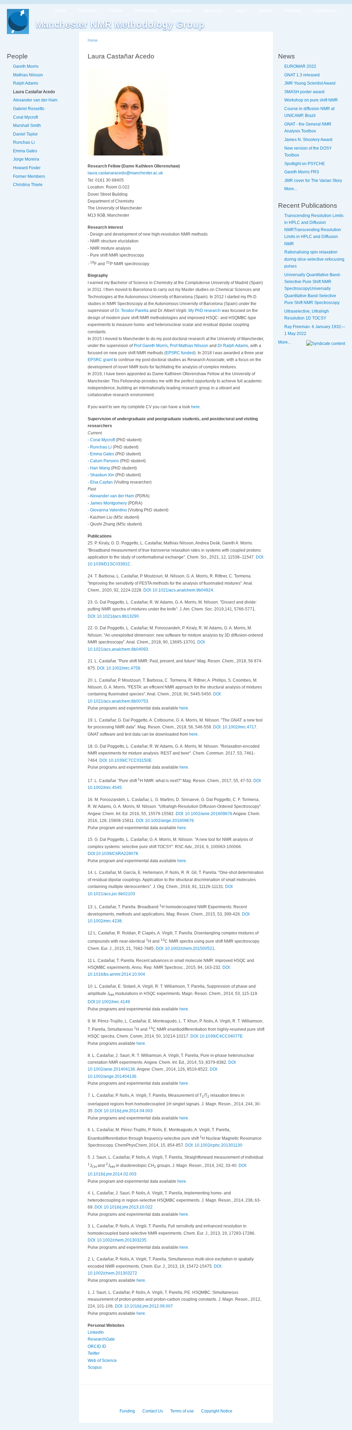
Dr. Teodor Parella (131, 310)
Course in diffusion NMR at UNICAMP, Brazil (309, 112)
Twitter (94, 1353)
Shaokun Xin (102, 475)
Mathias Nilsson (28, 75)
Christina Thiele (28, 184)
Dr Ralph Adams (233, 345)
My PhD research (204, 310)
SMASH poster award (304, 91)
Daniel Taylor (25, 134)
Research (87, 10)
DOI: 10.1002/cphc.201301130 (213, 1145)
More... (290, 188)
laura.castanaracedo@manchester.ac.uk (125, 173)
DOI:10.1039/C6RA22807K (113, 853)
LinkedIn (96, 1332)
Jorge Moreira (26, 159)
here (195, 406)
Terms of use (182, 1411)
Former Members (29, 176)
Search (265, 10)
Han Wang (100, 468)
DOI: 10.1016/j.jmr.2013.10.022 (124, 1207)
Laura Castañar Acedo (34, 91)
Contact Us (152, 1411)
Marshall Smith (27, 125)
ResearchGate (101, 1339)
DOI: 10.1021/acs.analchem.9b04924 (178, 590)
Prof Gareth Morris (151, 345)
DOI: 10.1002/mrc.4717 (234, 727)
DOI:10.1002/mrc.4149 (109, 1001)
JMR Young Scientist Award (310, 83)
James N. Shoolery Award (308, 139)
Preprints (292, 10)
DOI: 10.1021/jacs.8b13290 (113, 616)
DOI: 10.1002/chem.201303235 (117, 1240)
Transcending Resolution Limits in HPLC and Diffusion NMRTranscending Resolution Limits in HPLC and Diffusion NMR (313, 229)
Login (240, 10)
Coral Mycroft (25, 117)
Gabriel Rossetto (28, 108)
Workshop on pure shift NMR (311, 100)
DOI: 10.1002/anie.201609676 (204, 813)
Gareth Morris (25, 66)
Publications (146, 10)
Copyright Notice (216, 1411)
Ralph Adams (25, 83)
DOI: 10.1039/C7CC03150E (125, 760)
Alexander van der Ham (35, 100)
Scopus (95, 1367)
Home (60, 10)
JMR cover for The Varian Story (313, 180)
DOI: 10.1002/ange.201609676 (165, 820)
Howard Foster (27, 167)
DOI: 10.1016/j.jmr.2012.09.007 (144, 1306)
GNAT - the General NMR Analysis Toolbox (307, 127)
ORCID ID (97, 1346)
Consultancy (325, 10)
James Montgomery (109, 503)
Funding (127, 1411)
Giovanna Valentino (109, 510)
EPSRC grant (100, 359)
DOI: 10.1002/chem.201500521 (185, 948)
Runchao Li (24, 142)
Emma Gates (25, 151)
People (115, 10)
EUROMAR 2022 (300, 66)
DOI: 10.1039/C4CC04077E (216, 1036)
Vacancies (213, 10)
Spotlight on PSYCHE (304, 163)
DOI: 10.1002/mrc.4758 (118, 668)
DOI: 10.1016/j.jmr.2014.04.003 (124, 1110)
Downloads (180, 10)
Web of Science (102, 1360)
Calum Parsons (105, 460)
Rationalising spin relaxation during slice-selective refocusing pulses (314, 259)
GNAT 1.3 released (302, 75)
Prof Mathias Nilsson (189, 345)
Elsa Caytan (102, 482)
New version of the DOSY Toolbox (308, 152)
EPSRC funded (180, 352)
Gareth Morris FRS (301, 172)
